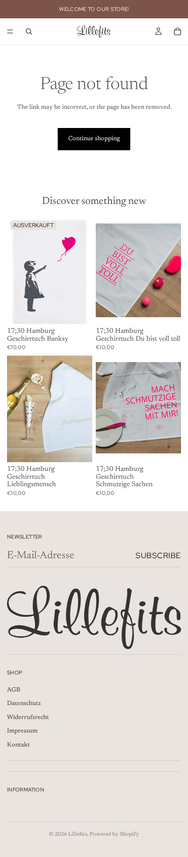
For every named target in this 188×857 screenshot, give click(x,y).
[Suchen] (28, 31)
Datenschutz (24, 704)
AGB (13, 690)
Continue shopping (94, 139)
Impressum (22, 732)
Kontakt (18, 745)
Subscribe (158, 555)
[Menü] (10, 31)
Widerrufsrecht (28, 718)
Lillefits (77, 834)
